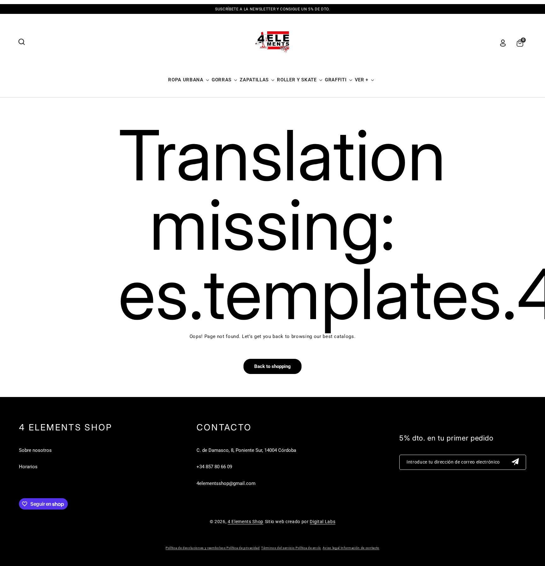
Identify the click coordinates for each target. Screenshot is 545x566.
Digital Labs (322, 521)
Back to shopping (272, 366)
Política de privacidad (243, 548)
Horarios (28, 467)
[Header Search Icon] (21, 42)
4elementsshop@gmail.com (225, 483)
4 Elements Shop (245, 521)
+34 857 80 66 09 (214, 467)
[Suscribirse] (515, 462)
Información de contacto (360, 548)
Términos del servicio (278, 548)
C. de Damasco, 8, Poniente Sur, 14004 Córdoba (246, 450)
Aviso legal (332, 548)
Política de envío (308, 548)
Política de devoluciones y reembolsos (196, 548)
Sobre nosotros (35, 450)
